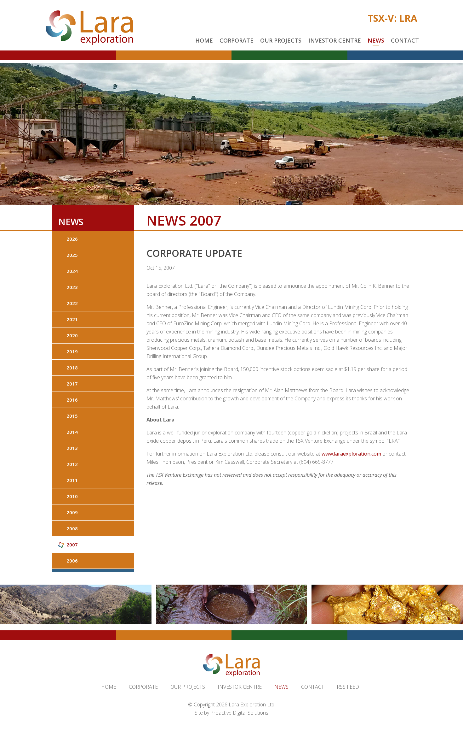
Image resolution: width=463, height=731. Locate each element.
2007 (72, 544)
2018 (72, 367)
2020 (72, 335)
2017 (72, 383)
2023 (72, 287)
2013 (72, 448)
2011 (72, 480)
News (376, 40)
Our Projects (280, 40)
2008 (72, 528)
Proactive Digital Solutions (239, 712)
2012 (72, 464)
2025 (72, 255)
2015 (72, 416)
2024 (72, 271)
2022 (72, 303)
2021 (72, 319)
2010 (72, 496)
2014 (72, 432)
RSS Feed (348, 686)
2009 (72, 512)
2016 (72, 400)
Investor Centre (334, 40)
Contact (405, 40)
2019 (72, 351)
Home (204, 40)
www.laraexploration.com (351, 453)
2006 (72, 560)
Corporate (237, 40)
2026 (72, 239)
